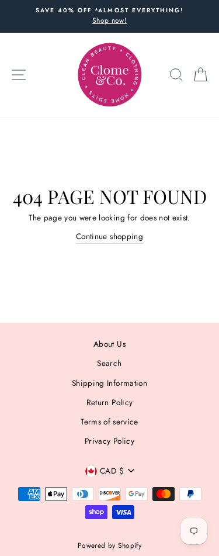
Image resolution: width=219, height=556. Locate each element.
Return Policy (109, 402)
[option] (109, 16)
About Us (109, 344)
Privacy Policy (109, 441)
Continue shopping (109, 236)
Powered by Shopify (109, 545)
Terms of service (109, 421)
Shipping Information (109, 383)
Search (109, 363)
